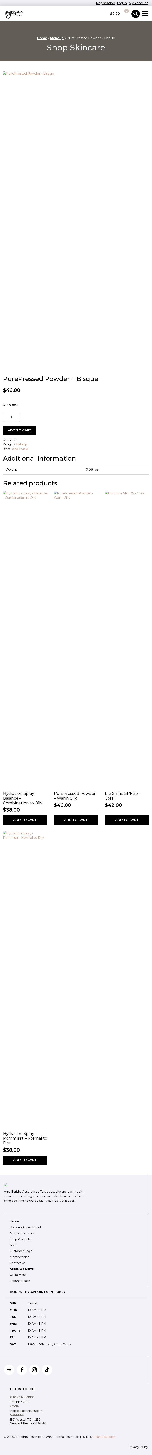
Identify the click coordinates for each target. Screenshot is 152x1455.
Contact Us (17, 1263)
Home (42, 38)
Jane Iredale (20, 448)
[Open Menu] (145, 14)
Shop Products (20, 1239)
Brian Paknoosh (104, 1437)
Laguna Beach (20, 1281)
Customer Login (21, 1251)
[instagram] (34, 1370)
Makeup (57, 38)
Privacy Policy (138, 1447)
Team (14, 1245)
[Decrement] (6, 417)
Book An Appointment (25, 1227)
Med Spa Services (22, 1233)
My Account (138, 3)
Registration (105, 3)
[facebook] (22, 1370)
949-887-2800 (20, 1402)
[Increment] (16, 417)
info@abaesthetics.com (26, 1411)
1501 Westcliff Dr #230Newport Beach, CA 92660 (28, 1421)
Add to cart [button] (25, 820)
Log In (122, 3)
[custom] (9, 1370)
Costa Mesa (18, 1275)
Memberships (19, 1257)
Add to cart (19, 430)
